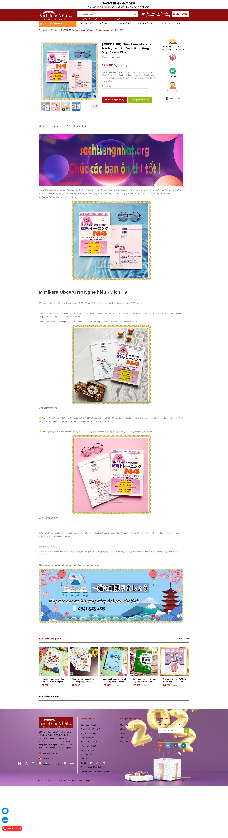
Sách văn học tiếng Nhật (91, 767)
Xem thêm (183, 638)
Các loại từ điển (87, 738)
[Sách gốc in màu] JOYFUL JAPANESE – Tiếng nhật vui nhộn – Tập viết (174, 680)
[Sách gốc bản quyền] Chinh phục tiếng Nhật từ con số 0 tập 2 (114, 680)
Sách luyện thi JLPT (89, 725)
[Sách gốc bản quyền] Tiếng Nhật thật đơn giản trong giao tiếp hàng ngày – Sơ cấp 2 (144, 680)
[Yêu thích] (96, 45)
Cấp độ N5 (123, 742)
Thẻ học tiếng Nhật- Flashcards (94, 742)
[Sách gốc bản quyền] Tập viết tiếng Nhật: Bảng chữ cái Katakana (53, 680)
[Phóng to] (94, 96)
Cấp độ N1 (123, 725)
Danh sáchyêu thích (151, 14)
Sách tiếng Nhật (82, 19)
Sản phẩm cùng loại (50, 638)
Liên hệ (181, 23)
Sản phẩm (124, 23)
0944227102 (174, 98)
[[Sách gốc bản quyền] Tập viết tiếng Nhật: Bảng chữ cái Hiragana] (84, 661)
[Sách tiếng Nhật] (56, 722)
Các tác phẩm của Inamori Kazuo (95, 771)
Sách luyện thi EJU (89, 746)
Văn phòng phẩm (116, 19)
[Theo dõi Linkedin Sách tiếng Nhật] (183, 745)
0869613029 (48, 758)
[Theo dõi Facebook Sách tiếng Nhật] (176, 745)
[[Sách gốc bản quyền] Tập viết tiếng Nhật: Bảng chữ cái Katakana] (53, 661)
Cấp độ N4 (123, 738)
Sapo (91, 781)
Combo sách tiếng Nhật (91, 729)
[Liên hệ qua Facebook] (5, 811)
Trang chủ (86, 23)
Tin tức (164, 23)
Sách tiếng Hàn (94, 19)
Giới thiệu (105, 23)
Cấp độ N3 (123, 733)
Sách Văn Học (87, 754)
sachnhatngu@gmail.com (53, 764)
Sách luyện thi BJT (88, 750)
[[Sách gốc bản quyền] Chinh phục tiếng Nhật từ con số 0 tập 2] (114, 661)
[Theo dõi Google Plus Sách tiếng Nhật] (160, 745)
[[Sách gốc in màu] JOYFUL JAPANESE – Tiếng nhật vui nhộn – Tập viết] (174, 661)
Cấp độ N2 (123, 729)
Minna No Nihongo (88, 733)
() (182, 14)
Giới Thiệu (85, 759)
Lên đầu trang (180, 780)
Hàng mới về (145, 23)
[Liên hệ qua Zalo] (5, 820)
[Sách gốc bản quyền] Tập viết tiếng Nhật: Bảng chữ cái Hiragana (83, 680)
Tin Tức (84, 763)
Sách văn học (105, 19)
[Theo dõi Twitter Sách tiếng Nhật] (168, 745)
